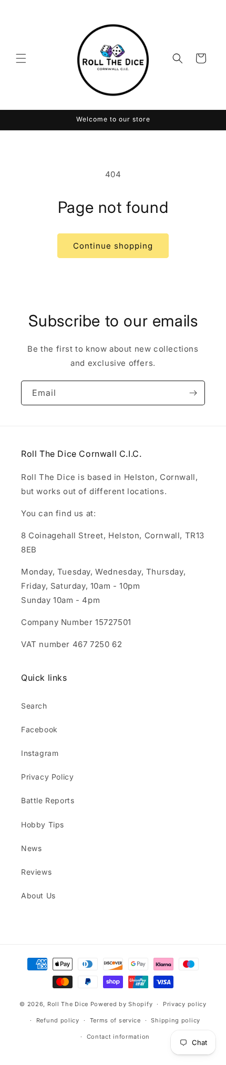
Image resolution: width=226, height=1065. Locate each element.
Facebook (39, 729)
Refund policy (57, 1020)
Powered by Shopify (121, 1004)
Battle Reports (47, 800)
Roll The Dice (67, 1004)
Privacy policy (185, 1004)
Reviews (36, 871)
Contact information (118, 1036)
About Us (38, 895)
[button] (21, 58)
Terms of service (115, 1020)
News (31, 848)
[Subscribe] (192, 393)
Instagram (39, 753)
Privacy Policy (47, 776)
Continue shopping (113, 246)
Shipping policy (175, 1020)
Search (34, 705)
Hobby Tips (42, 824)
